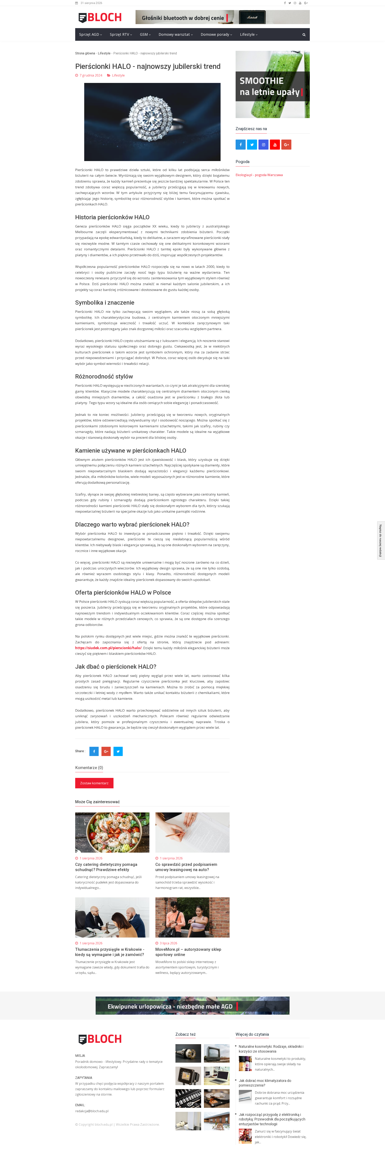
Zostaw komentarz (94, 783)
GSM (144, 34)
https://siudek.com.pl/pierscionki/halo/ (108, 648)
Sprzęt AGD (89, 34)
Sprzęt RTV (119, 34)
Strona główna (85, 53)
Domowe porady (215, 34)
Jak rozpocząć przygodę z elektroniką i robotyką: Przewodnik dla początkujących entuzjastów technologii (272, 1119)
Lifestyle (247, 34)
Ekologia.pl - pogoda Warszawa (259, 175)
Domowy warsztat (174, 34)
